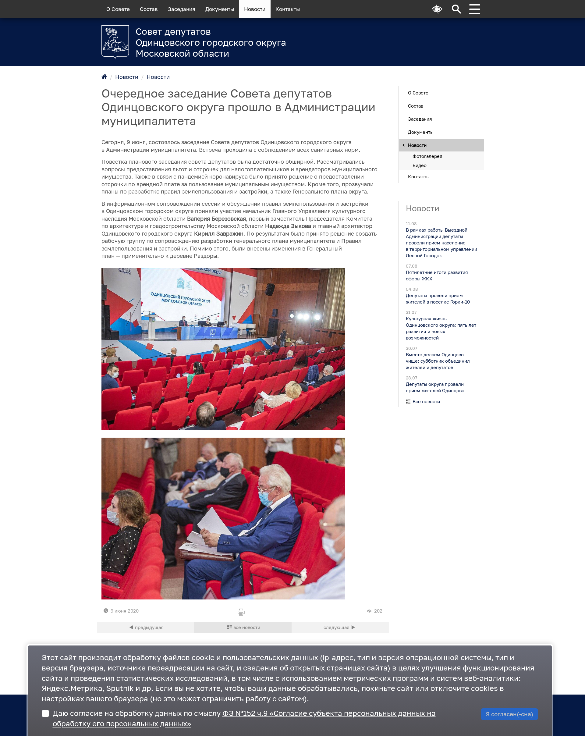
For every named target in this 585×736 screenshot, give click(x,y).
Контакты (287, 9)
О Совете (118, 9)
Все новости (426, 401)
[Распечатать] (243, 612)
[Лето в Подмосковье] (408, 38)
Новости (254, 9)
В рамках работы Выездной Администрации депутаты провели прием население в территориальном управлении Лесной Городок (441, 242)
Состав (149, 9)
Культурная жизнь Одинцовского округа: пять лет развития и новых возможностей (441, 328)
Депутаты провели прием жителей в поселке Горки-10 (438, 298)
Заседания (181, 9)
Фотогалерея (427, 155)
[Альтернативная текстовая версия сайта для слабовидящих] (437, 9)
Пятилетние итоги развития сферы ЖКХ (437, 275)
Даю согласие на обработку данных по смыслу (244, 718)
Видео (420, 165)
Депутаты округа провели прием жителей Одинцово (435, 387)
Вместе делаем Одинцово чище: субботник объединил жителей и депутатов (438, 361)
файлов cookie (188, 657)
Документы (219, 9)
